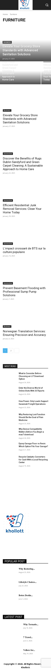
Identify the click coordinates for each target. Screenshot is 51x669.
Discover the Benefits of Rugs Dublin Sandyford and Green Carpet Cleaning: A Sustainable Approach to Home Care (23, 164)
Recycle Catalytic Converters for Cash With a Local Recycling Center (33, 459)
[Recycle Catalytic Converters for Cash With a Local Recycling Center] (9, 460)
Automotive (8, 154)
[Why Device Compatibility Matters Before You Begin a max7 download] (9, 432)
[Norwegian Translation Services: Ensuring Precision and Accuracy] (25, 316)
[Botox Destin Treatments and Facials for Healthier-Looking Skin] (9, 598)
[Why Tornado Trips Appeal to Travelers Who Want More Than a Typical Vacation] (12, 627)
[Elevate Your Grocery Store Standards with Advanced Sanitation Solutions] (25, 43)
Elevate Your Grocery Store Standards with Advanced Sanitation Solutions (20, 119)
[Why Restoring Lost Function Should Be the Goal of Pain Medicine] (9, 418)
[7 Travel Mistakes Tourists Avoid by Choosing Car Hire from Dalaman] (12, 640)
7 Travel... (28, 637)
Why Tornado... (30, 624)
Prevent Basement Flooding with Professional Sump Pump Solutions (24, 291)
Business (7, 42)
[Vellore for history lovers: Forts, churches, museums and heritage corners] (12, 653)
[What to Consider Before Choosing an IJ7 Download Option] (9, 377)
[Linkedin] (18, 544)
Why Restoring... (27, 568)
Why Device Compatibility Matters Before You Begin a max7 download (31, 432)
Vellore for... (29, 650)
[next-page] (16, 350)
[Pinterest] (24, 544)
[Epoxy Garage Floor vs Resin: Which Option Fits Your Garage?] (9, 447)
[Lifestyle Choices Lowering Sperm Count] (9, 585)
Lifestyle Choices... (28, 582)
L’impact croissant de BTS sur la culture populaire (24, 250)
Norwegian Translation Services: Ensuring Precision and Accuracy (24, 333)
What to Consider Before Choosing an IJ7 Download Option (31, 376)
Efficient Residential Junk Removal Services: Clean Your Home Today (22, 209)
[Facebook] (5, 544)
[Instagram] (11, 544)
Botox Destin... (26, 595)
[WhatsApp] (37, 544)
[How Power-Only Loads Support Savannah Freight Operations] (9, 404)
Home (5, 14)
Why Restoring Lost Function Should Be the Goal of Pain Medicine (32, 417)
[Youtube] (43, 544)
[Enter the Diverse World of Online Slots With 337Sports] (9, 391)
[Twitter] (30, 544)
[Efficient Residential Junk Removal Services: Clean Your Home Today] (25, 190)
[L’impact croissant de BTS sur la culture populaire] (25, 233)
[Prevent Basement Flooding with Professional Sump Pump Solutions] (25, 273)
